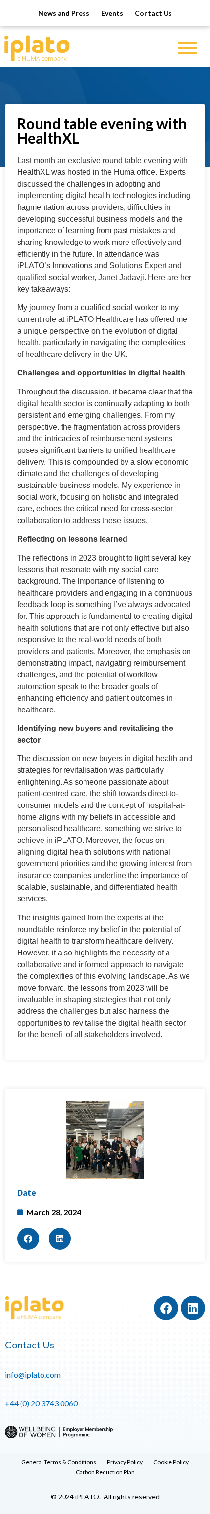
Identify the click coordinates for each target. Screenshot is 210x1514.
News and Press (63, 13)
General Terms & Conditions (58, 1462)
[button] (28, 1239)
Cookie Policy (171, 1462)
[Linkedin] (193, 1308)
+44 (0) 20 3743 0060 (41, 1403)
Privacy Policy (125, 1462)
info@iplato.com (33, 1374)
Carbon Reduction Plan (105, 1472)
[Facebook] (166, 1308)
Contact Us (153, 13)
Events (112, 13)
